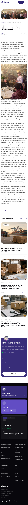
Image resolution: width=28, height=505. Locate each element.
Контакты (16, 476)
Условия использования (6, 493)
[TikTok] (17, 501)
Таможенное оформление (20, 444)
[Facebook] (2, 501)
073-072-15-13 (7, 426)
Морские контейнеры (5, 447)
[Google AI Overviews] (11, 410)
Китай (9, 417)
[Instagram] (6, 501)
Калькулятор (4, 479)
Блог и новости (4, 471)
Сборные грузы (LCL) (5, 450)
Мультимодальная (5, 455)
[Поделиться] (22, 34)
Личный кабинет (4, 465)
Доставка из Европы (5, 458)
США (13, 417)
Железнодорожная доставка (7, 452)
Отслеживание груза (5, 468)
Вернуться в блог (7, 210)
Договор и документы (5, 476)
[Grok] (14, 410)
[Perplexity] (7, 410)
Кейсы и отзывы (18, 471)
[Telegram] (14, 501)
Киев (4, 420)
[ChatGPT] (4, 410)
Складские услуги (18, 456)
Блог (18, 7)
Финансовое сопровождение (18, 453)
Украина (5, 417)
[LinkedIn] (10, 501)
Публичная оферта (5, 495)
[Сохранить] (25, 34)
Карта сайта (3, 497)
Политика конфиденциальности (19, 479)
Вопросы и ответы (5, 473)
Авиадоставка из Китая (6, 444)
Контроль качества (19, 450)
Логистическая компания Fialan (8, 7)
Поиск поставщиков (19, 447)
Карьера (16, 473)
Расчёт (20, 2)
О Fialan (16, 465)
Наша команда (18, 468)
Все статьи (22, 218)
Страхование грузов (19, 459)
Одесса (8, 420)
